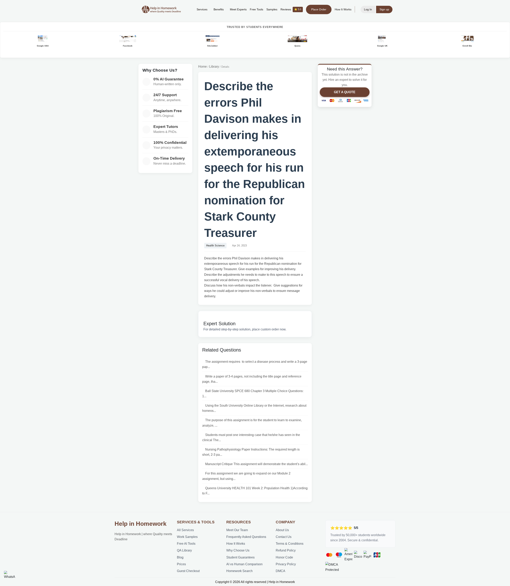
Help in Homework (141, 523)
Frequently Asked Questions (246, 537)
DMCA (280, 571)
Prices (181, 564)
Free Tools (256, 9)
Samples (271, 9)
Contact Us (283, 537)
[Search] (187, 9)
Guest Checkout (188, 571)
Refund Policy (286, 550)
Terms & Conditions (289, 543)
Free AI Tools (186, 543)
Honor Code (284, 557)
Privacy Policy (286, 564)
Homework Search (239, 571)
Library (214, 66)
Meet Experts (238, 9)
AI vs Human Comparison (244, 564)
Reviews (290, 9)
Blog (180, 557)
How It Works (343, 9)
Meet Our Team (237, 530)
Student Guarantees (240, 557)
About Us (282, 530)
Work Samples (187, 537)
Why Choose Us (237, 550)
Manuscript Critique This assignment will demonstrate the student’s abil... (256, 464)
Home (202, 66)
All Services (185, 530)
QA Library (184, 550)
